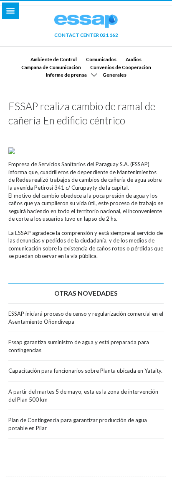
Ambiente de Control (53, 59)
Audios (134, 59)
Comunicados (101, 59)
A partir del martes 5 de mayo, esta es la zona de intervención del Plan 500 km (83, 395)
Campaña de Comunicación (51, 67)
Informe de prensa (66, 74)
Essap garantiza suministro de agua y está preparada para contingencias (78, 346)
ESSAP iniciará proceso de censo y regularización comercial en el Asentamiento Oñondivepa (85, 317)
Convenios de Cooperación (120, 67)
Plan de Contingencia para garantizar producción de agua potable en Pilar (77, 424)
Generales (114, 74)
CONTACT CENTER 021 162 (86, 35)
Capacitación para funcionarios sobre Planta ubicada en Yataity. (85, 370)
